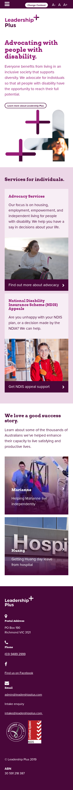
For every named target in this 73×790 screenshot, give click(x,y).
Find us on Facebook (19, 673)
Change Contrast (36, 5)
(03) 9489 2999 (15, 654)
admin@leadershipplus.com (23, 695)
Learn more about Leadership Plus (25, 105)
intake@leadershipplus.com (24, 713)
